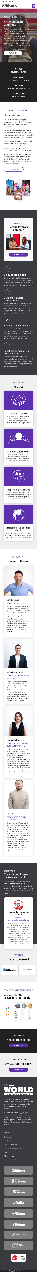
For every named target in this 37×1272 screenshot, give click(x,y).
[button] (33, 6)
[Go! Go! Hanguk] (18, 1181)
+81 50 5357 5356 (16, 1109)
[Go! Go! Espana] (18, 1191)
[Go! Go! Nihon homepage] (18, 1089)
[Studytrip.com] (18, 1213)
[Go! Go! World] (18, 1170)
